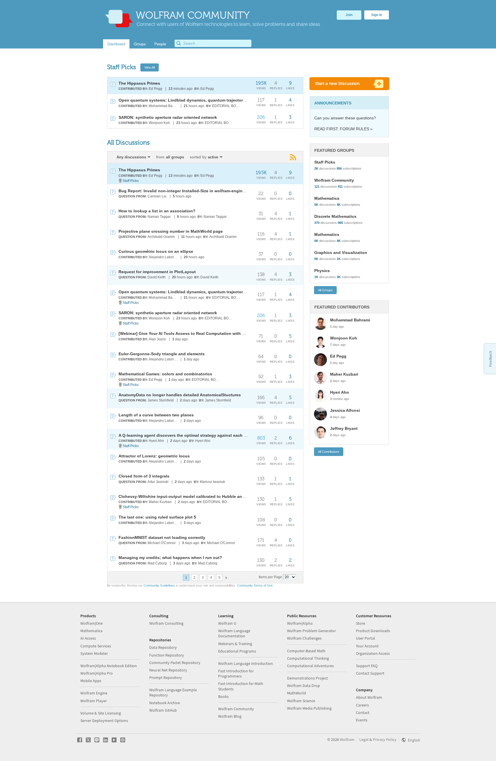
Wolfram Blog (229, 716)
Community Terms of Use (255, 585)
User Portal (365, 638)
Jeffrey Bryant (344, 428)
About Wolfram (369, 697)
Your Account (367, 646)
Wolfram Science (301, 700)
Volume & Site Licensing (100, 713)
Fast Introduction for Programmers (236, 673)
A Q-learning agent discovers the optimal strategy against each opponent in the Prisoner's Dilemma (216, 435)
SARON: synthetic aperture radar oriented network (168, 117)
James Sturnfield (161, 400)
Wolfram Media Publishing (309, 708)
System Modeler (94, 653)
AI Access (88, 638)
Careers (362, 705)
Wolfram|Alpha (300, 623)
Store (360, 623)
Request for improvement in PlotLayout (157, 271)
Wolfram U (227, 623)
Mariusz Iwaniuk (212, 482)
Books (223, 696)
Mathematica (326, 198)
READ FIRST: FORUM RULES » (343, 129)
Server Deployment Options (104, 720)
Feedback (491, 359)
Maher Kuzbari (160, 502)
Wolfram (347, 739)
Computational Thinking (308, 658)
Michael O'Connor (162, 543)
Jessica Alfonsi (345, 410)
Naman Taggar (159, 217)
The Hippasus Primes (139, 83)
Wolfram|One (91, 623)
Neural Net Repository (168, 670)
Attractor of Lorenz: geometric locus (154, 456)
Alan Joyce (157, 339)
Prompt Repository (165, 677)
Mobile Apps (90, 680)
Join (349, 15)
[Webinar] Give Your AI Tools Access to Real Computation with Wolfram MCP (193, 333)
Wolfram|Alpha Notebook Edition (108, 665)
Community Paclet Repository (174, 662)
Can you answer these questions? (345, 118)
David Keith (157, 277)
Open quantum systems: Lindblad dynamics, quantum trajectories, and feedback (198, 100)
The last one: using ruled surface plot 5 (157, 517)
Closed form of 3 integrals (144, 476)
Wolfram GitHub (163, 710)
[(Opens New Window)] (293, 157)
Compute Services (95, 646)
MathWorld (296, 693)
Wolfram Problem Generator (311, 630)
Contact (362, 712)
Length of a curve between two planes (156, 415)
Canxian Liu (157, 196)
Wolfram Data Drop (303, 685)
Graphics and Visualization (340, 252)
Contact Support (370, 673)
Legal (364, 739)
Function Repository (166, 655)
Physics (322, 270)
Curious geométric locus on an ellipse (156, 251)
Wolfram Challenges (304, 638)
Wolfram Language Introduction (245, 663)
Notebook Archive (164, 702)
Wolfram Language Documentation (234, 633)
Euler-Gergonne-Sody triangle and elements (162, 354)
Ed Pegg (155, 89)
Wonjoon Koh (159, 123)
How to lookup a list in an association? (157, 211)
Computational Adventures (310, 665)
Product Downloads (373, 630)
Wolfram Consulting (166, 623)
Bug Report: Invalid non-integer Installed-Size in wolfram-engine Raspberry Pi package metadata (213, 191)
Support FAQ (366, 665)
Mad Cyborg (157, 563)
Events (361, 720)
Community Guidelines (159, 585)
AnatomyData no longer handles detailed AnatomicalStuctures (180, 395)
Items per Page (270, 577)
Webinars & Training (235, 643)
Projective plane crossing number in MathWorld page (171, 231)
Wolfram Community (334, 180)
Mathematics (326, 234)
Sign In (376, 15)
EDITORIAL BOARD (227, 106)
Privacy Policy (384, 739)
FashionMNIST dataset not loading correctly (162, 537)
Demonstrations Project (307, 678)
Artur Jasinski (158, 482)
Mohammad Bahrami (163, 106)
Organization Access (373, 653)
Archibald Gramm (161, 237)
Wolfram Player (93, 700)
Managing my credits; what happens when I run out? (170, 557)
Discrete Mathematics (335, 216)
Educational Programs (237, 651)
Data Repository (163, 647)
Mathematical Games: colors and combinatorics (165, 374)
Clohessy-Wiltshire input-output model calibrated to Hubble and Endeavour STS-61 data (205, 496)
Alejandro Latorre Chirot (163, 257)
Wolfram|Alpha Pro (96, 673)
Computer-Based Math (306, 650)
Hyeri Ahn (156, 441)
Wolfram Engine (93, 693)
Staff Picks (131, 181)
